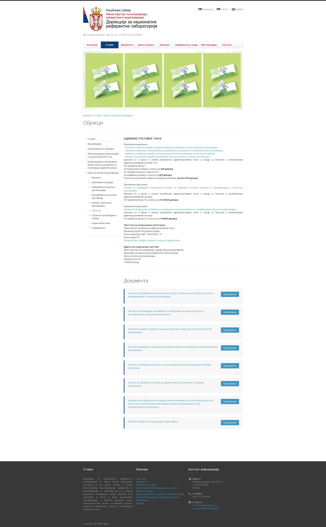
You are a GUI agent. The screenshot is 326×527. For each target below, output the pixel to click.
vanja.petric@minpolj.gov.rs (205, 508)
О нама (110, 44)
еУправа (140, 503)
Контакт (227, 44)
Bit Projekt (103, 523)
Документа (127, 44)
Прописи (96, 177)
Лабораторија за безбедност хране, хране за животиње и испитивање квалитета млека (102, 164)
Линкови (164, 44)
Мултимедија (209, 44)
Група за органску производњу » (118, 115)
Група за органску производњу (103, 172)
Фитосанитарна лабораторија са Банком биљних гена (103, 155)
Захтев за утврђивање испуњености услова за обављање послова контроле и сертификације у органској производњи (170, 295)
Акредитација (94, 143)
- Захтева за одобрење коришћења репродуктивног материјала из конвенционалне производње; (174, 150)
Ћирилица (208, 9)
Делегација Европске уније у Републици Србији (160, 494)
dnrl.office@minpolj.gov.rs (205, 505)
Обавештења (98, 227)
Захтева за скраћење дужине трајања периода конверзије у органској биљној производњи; (172, 147)
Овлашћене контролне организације (103, 189)
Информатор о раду (186, 44)
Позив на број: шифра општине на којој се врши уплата (152, 240)
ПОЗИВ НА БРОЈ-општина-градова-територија (152, 421)
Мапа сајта (141, 478)
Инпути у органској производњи (101, 204)
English (239, 9)
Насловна (92, 44)
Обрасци (96, 210)
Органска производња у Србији (104, 217)
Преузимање (230, 294)
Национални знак (101, 223)
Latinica (224, 9)
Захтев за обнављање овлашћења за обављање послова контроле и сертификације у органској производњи (166, 313)
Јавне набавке (146, 44)
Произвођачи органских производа (104, 196)
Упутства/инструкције (102, 182)
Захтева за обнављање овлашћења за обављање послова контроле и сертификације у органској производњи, (180, 209)
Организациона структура (101, 148)
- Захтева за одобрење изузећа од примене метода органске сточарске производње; (167, 156)
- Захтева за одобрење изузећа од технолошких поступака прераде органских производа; (169, 153)
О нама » (98, 115)
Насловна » (88, 115)
